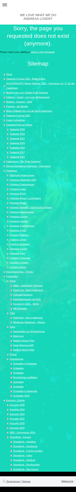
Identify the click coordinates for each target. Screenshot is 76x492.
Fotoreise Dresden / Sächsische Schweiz (31, 207)
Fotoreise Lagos (18, 189)
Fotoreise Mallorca (19, 235)
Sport (12, 327)
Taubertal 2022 (17, 138)
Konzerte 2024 (17, 409)
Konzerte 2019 (17, 428)
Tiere (12, 313)
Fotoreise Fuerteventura (22, 184)
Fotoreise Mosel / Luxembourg (25, 198)
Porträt (13, 354)
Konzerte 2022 (17, 418)
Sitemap (26, 481)
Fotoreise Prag (17, 253)
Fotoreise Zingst (18, 230)
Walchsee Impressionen (22, 175)
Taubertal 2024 (17, 129)
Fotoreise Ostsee (18, 216)
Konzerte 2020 (17, 423)
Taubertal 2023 (17, 134)
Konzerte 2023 (17, 414)
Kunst (13, 281)
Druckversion (13, 481)
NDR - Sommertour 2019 (22, 432)
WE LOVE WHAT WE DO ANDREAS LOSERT (38, 16)
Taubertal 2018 (17, 147)
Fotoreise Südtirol (19, 221)
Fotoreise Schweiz (19, 262)
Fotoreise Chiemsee (20, 258)
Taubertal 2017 (17, 152)
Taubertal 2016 (17, 157)
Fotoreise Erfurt (18, 193)
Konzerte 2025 (17, 405)
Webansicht (67, 481)
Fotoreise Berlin (18, 267)
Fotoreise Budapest (20, 244)
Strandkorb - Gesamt (20, 437)
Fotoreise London (18, 249)
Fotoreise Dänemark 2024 (23, 180)
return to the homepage (43, 52)
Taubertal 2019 (17, 143)
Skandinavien (17, 359)
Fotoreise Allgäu (18, 203)
